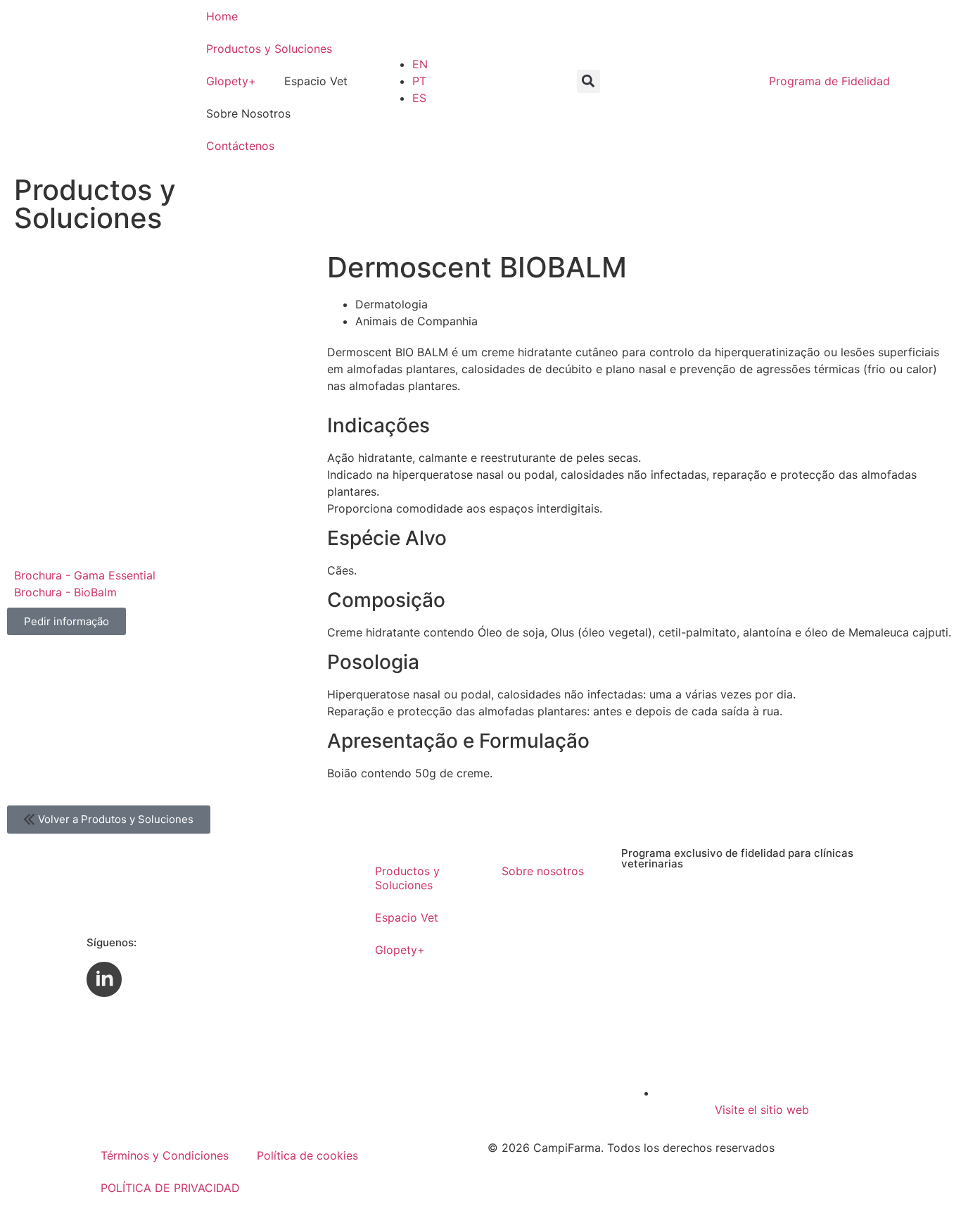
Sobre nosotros (543, 871)
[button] (588, 81)
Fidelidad (829, 81)
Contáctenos (240, 146)
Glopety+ (231, 81)
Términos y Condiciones (165, 1155)
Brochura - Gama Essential (84, 575)
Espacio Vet (406, 917)
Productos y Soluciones (269, 49)
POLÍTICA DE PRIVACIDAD (170, 1188)
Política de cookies (307, 1155)
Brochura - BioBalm (65, 592)
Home (222, 16)
